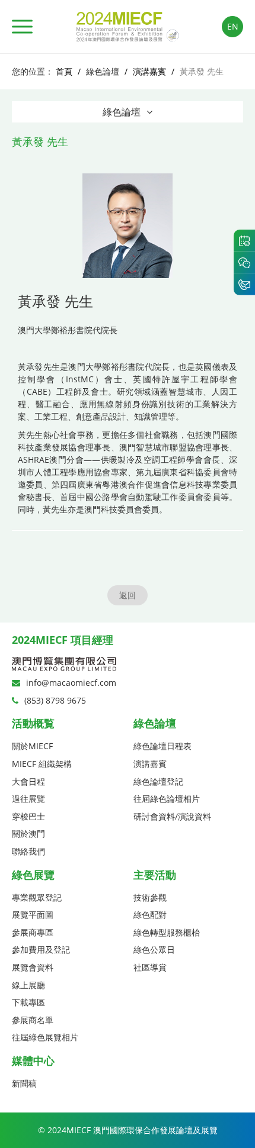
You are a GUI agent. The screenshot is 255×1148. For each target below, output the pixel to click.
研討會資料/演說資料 (172, 816)
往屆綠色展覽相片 (45, 1037)
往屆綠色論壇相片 (166, 798)
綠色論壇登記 (158, 781)
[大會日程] (244, 240)
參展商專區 (32, 932)
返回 (127, 595)
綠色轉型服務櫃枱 (166, 932)
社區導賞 (150, 967)
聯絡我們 (28, 851)
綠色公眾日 (154, 949)
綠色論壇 (122, 111)
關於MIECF (32, 746)
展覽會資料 (32, 967)
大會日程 (28, 781)
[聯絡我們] (244, 284)
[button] (22, 27)
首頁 (64, 71)
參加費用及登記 (41, 949)
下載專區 (28, 1002)
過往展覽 (28, 798)
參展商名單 (32, 1020)
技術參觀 (150, 897)
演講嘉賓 (149, 71)
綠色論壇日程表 (162, 746)
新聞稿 (24, 1083)
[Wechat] (244, 262)
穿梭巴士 (28, 816)
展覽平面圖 (32, 914)
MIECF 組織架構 (42, 763)
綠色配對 (150, 914)
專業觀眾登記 (37, 897)
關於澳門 (28, 833)
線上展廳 (28, 985)
